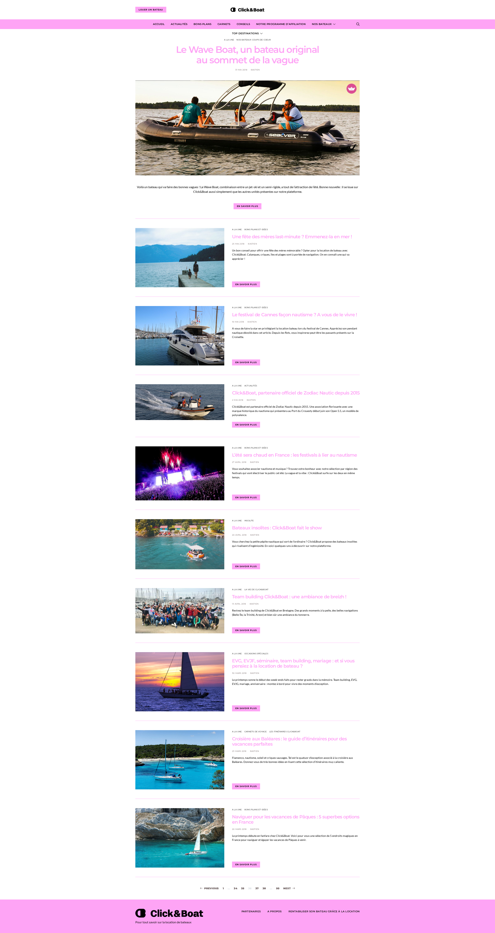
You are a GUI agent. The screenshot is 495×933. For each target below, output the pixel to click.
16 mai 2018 (238, 322)
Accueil (159, 24)
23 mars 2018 (239, 751)
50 (277, 888)
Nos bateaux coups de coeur (253, 40)
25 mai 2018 (238, 244)
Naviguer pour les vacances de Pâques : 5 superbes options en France (295, 819)
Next (287, 888)
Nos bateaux (322, 24)
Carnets (224, 24)
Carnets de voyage (255, 731)
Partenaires (251, 911)
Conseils (243, 24)
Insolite (249, 520)
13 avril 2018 (239, 604)
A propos (274, 911)
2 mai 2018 (237, 400)
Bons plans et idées (256, 229)
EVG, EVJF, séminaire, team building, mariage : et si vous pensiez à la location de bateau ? (293, 663)
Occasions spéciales (256, 653)
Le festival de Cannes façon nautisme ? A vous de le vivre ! (294, 314)
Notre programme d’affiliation (281, 24)
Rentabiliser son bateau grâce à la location (324, 911)
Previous (211, 888)
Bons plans (202, 24)
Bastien (255, 70)
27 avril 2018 (239, 462)
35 (242, 888)
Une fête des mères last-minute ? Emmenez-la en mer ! (292, 236)
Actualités (179, 24)
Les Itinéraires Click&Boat (284, 731)
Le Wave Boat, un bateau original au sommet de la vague (247, 55)
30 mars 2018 (239, 673)
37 (257, 888)
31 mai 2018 (241, 70)
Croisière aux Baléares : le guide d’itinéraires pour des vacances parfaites (289, 741)
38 (264, 888)
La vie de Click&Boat (256, 589)
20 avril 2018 (239, 535)
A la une (229, 40)
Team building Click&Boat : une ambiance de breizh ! (289, 596)
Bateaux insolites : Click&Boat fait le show (277, 528)
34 (235, 888)
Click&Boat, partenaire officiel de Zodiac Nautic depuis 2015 (296, 393)
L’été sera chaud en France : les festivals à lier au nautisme (294, 455)
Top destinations (245, 33)
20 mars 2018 (239, 829)
